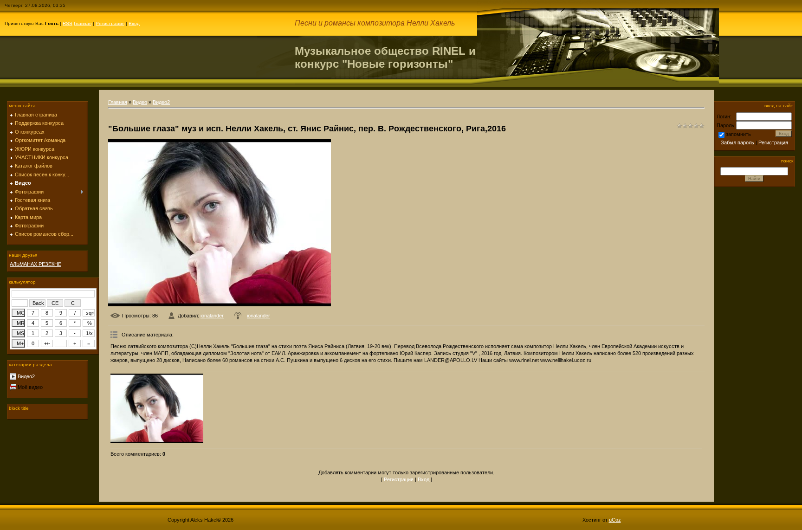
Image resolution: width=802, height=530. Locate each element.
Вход (134, 23)
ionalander (212, 315)
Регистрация (110, 23)
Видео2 (26, 376)
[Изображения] (156, 408)
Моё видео (30, 387)
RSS (67, 23)
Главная (82, 23)
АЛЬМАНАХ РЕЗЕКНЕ (35, 264)
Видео (140, 102)
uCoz (615, 520)
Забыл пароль (737, 142)
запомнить (738, 134)
